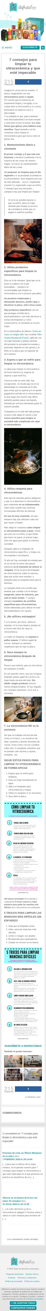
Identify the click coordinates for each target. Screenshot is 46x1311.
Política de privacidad (13, 1281)
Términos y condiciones (27, 1278)
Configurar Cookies (23, 1308)
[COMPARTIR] (28, 82)
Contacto (11, 1278)
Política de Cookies (35, 1299)
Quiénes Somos (32, 1274)
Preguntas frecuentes (15, 1274)
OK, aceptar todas (24, 1303)
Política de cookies (31, 1281)
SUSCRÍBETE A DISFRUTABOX (23, 1046)
